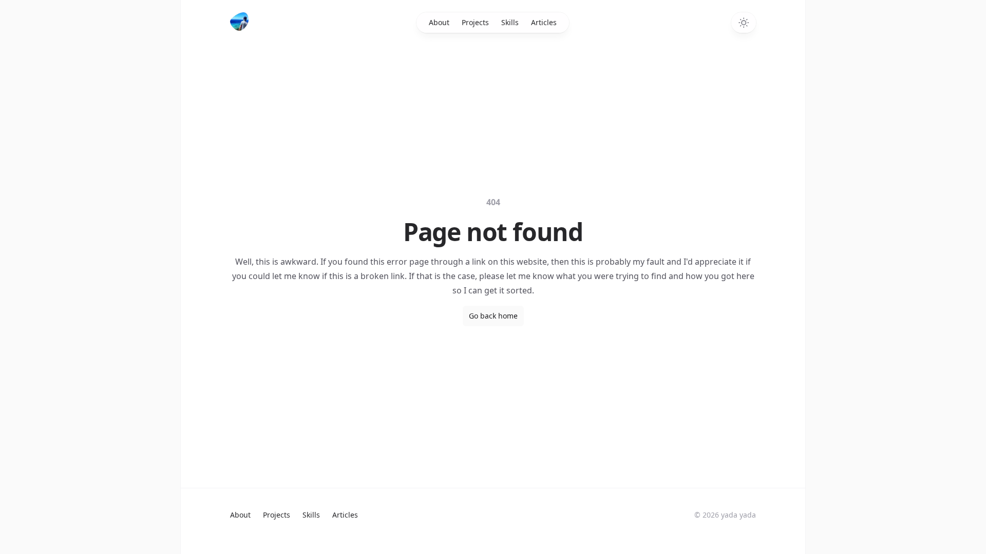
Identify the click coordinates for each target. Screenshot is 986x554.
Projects (475, 22)
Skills (510, 22)
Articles (544, 22)
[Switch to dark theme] (743, 22)
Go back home (493, 316)
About (439, 22)
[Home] (240, 21)
